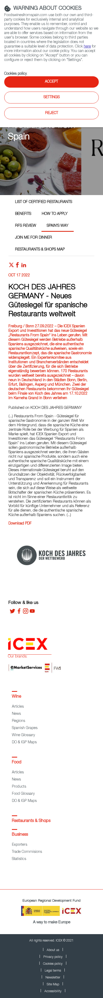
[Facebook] (19, 613)
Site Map (53, 984)
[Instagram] (25, 613)
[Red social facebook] (17, 266)
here (87, 47)
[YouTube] (32, 613)
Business (20, 835)
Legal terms (53, 970)
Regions (18, 721)
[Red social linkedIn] (23, 266)
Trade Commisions (27, 852)
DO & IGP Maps (24, 742)
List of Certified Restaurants (43, 202)
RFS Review (25, 226)
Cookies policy (15, 74)
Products (19, 787)
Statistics (19, 859)
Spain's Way (57, 226)
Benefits (23, 214)
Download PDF (20, 524)
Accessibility (53, 991)
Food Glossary (23, 794)
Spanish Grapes (25, 728)
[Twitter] (12, 613)
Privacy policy (53, 957)
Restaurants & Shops (31, 821)
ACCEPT (51, 82)
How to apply (55, 214)
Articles (18, 707)
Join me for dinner (33, 238)
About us (53, 950)
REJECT (51, 113)
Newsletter (53, 977)
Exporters (19, 845)
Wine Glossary (23, 735)
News (16, 714)
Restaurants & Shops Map (40, 250)
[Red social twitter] (11, 266)
